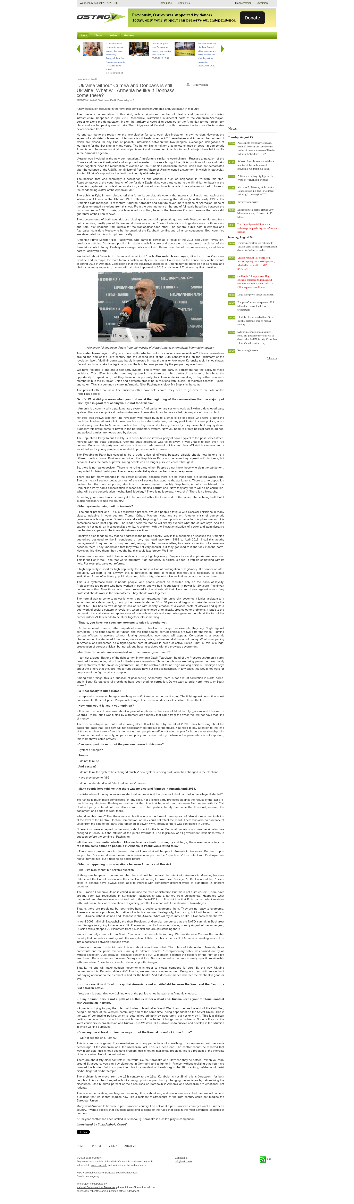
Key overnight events (247, 202)
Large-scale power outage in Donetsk (255, 294)
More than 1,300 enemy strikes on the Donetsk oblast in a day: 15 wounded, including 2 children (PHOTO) (255, 191)
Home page (165, 3)
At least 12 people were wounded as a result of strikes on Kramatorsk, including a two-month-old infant (255, 165)
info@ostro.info (183, 1161)
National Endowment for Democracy (97, 1187)
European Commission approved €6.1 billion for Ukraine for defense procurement (255, 306)
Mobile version (243, 3)
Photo (96, 1145)
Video (113, 1145)
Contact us (184, 3)
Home (80, 1145)
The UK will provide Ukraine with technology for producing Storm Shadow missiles (257, 228)
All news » (272, 358)
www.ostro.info (99, 1165)
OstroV (97, 1157)
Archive (130, 1145)
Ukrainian (262, 3)
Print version (200, 84)
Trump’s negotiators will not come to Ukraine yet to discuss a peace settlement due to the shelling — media (257, 247)
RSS (268, 1159)
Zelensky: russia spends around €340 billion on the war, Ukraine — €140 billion (255, 213)
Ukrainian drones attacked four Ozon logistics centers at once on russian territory (255, 321)
